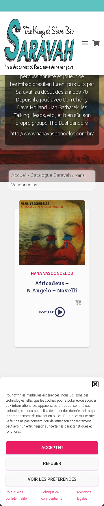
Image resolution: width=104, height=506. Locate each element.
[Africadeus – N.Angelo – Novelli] (52, 232)
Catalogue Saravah (51, 175)
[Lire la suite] (78, 303)
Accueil (19, 175)
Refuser (52, 463)
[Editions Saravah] (41, 44)
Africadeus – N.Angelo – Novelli (52, 287)
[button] (95, 384)
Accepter (52, 447)
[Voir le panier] (96, 43)
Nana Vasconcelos (52, 273)
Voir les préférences (52, 479)
